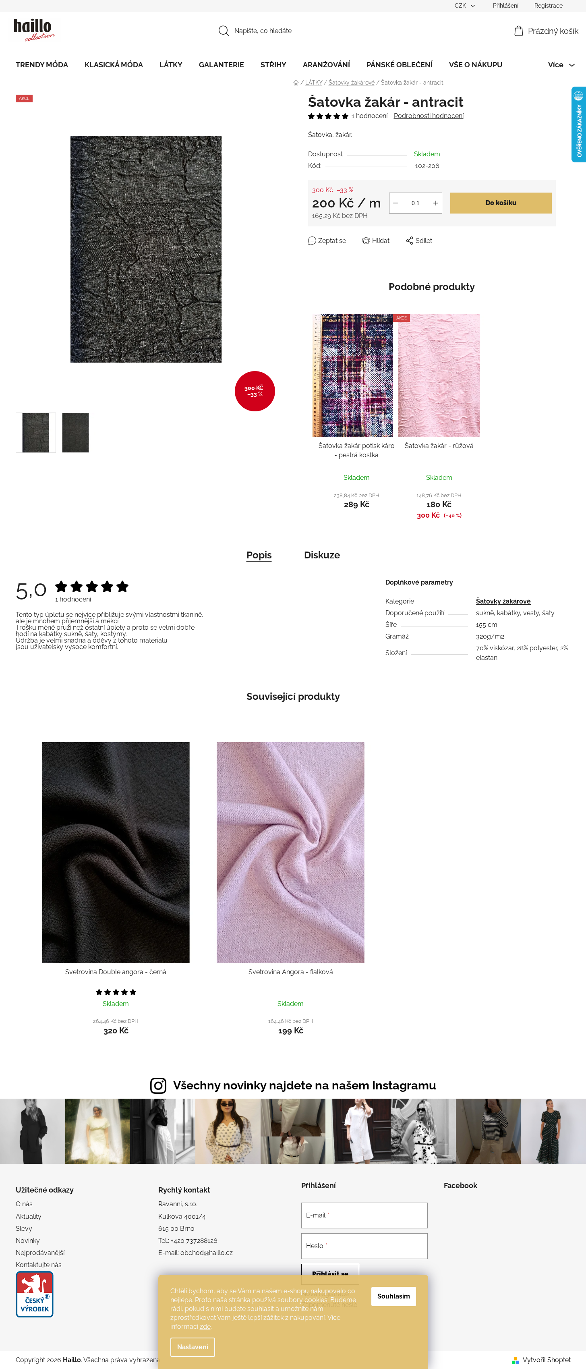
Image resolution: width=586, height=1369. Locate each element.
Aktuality (28, 1216)
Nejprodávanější (40, 1253)
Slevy (24, 1228)
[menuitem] (42, 65)
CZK (461, 5)
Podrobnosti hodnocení (429, 116)
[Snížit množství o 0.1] (395, 203)
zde (205, 1326)
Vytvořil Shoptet (547, 1360)
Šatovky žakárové (503, 601)
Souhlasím (393, 1296)
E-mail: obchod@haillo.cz (195, 1253)
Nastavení (192, 1347)
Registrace (548, 5)
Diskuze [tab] (322, 555)
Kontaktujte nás (39, 1265)
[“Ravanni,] (35, 1294)
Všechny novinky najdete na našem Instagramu (304, 1085)
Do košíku (501, 203)
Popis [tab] (259, 555)
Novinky (28, 1241)
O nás (24, 1204)
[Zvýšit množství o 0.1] (436, 203)
